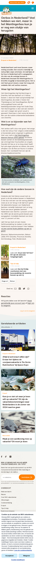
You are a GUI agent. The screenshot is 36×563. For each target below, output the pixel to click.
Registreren (5, 511)
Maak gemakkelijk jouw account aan (16, 302)
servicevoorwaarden (19, 483)
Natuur (12, 281)
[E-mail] (15, 288)
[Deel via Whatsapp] (28, 288)
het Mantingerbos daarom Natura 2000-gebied (15, 136)
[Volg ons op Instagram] (10, 457)
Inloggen (11, 511)
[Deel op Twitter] (24, 288)
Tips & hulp (14, 264)
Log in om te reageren (27, 311)
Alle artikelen (5, 327)
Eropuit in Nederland (8, 60)
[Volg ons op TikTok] (6, 457)
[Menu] (32, 8)
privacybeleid (5, 483)
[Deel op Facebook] (20, 288)
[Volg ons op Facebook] (1, 457)
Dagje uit (5, 281)
